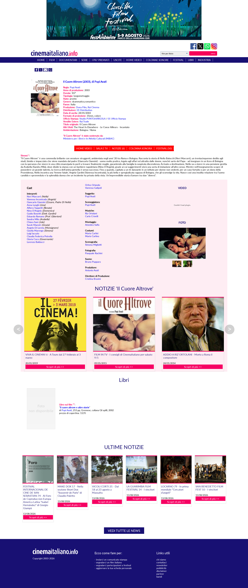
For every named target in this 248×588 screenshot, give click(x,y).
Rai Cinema (93, 107)
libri (191, 59)
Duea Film (81, 107)
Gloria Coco (33, 239)
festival (178, 59)
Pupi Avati (75, 87)
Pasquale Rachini (93, 253)
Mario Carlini (91, 233)
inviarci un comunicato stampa (111, 559)
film (52, 59)
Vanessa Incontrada (37, 199)
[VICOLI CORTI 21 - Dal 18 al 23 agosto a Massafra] (106, 469)
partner (160, 573)
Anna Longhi (33, 205)
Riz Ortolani (91, 213)
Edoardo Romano (35, 216)
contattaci (161, 562)
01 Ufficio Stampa (117, 118)
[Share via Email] (45, 70)
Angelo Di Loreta (35, 227)
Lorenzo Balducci (35, 242)
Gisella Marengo (35, 230)
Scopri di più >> (55, 366)
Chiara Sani (32, 222)
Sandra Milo (33, 219)
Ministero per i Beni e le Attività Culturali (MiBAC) (88, 138)
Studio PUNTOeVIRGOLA (92, 118)
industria (204, 59)
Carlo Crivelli (91, 216)
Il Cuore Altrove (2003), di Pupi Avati (85, 81)
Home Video (84, 148)
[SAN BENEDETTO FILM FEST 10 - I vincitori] (210, 469)
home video (134, 59)
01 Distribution (84, 110)
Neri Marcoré (34, 196)
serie (84, 59)
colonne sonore (157, 59)
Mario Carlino (92, 236)
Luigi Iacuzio (33, 233)
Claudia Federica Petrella (39, 236)
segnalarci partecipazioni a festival (113, 565)
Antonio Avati (92, 270)
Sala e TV (102, 148)
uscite (118, 59)
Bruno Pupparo (93, 261)
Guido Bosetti (34, 213)
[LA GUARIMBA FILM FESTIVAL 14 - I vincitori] (141, 469)
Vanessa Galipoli (93, 187)
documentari (68, 59)
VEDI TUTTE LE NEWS (124, 531)
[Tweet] (200, 48)
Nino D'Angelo (34, 210)
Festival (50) (164, 148)
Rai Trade (84, 121)
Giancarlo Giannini (36, 202)
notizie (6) (118, 148)
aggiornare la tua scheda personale (114, 568)
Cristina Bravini (93, 278)
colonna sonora (140, 148)
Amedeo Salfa (92, 224)
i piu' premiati (100, 59)
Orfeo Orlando (92, 184)
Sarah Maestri (34, 224)
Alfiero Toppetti (35, 207)
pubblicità (161, 568)
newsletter (161, 565)
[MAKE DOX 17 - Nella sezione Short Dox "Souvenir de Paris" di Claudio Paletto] (72, 469)
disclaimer (161, 571)
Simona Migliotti (93, 244)
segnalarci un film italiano (109, 562)
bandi (159, 576)
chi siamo (161, 559)
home (41, 59)
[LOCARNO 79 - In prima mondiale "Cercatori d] (175, 469)
